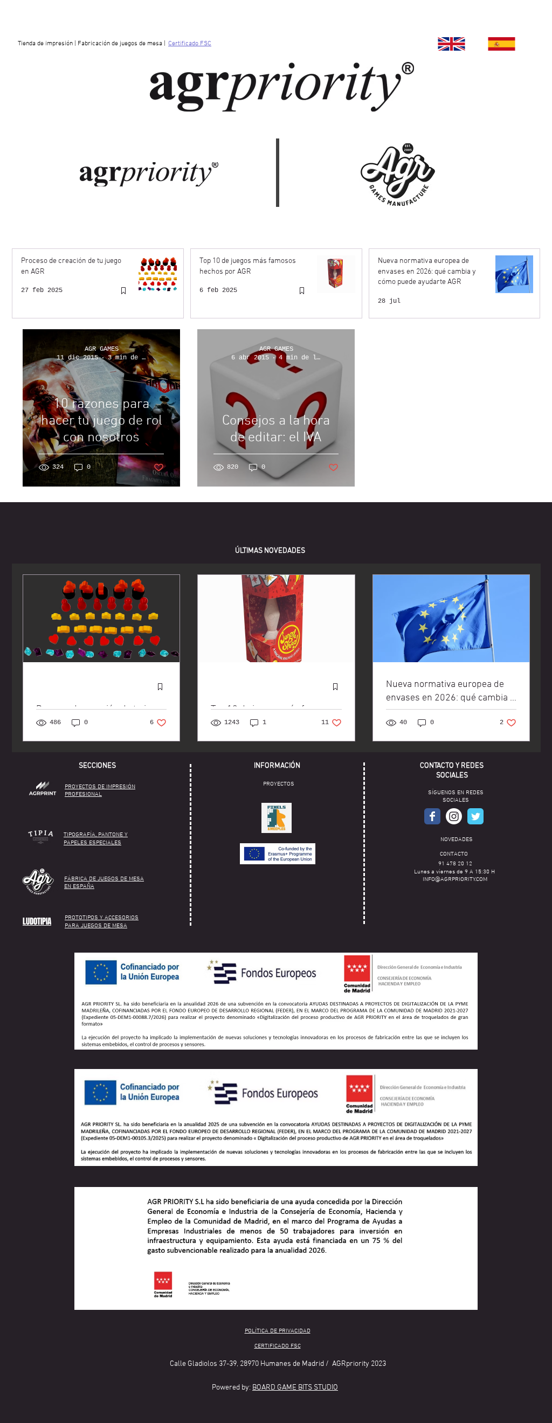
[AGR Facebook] (432, 816)
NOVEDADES (456, 839)
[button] (276, 818)
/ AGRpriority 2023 (356, 1364)
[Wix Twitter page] (475, 816)
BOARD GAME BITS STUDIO (295, 1387)
